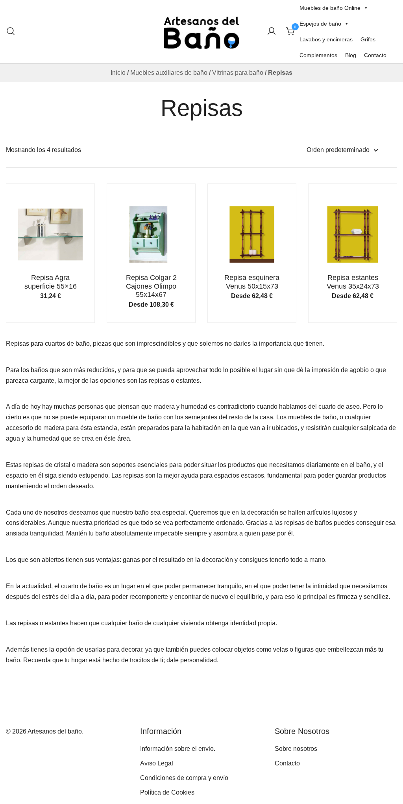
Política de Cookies (167, 792)
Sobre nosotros (296, 748)
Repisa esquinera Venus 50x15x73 (251, 282)
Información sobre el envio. (177, 748)
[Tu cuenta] (271, 31)
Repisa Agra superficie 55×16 (50, 282)
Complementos (318, 55)
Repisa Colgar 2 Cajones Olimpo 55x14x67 (151, 286)
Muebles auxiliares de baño (168, 72)
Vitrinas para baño (237, 72)
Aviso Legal (156, 763)
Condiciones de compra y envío (184, 777)
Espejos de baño (320, 23)
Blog (350, 55)
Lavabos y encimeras (326, 39)
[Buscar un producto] (10, 31)
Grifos (367, 39)
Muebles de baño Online (329, 8)
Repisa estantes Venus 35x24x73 (353, 282)
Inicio (118, 72)
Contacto (375, 55)
